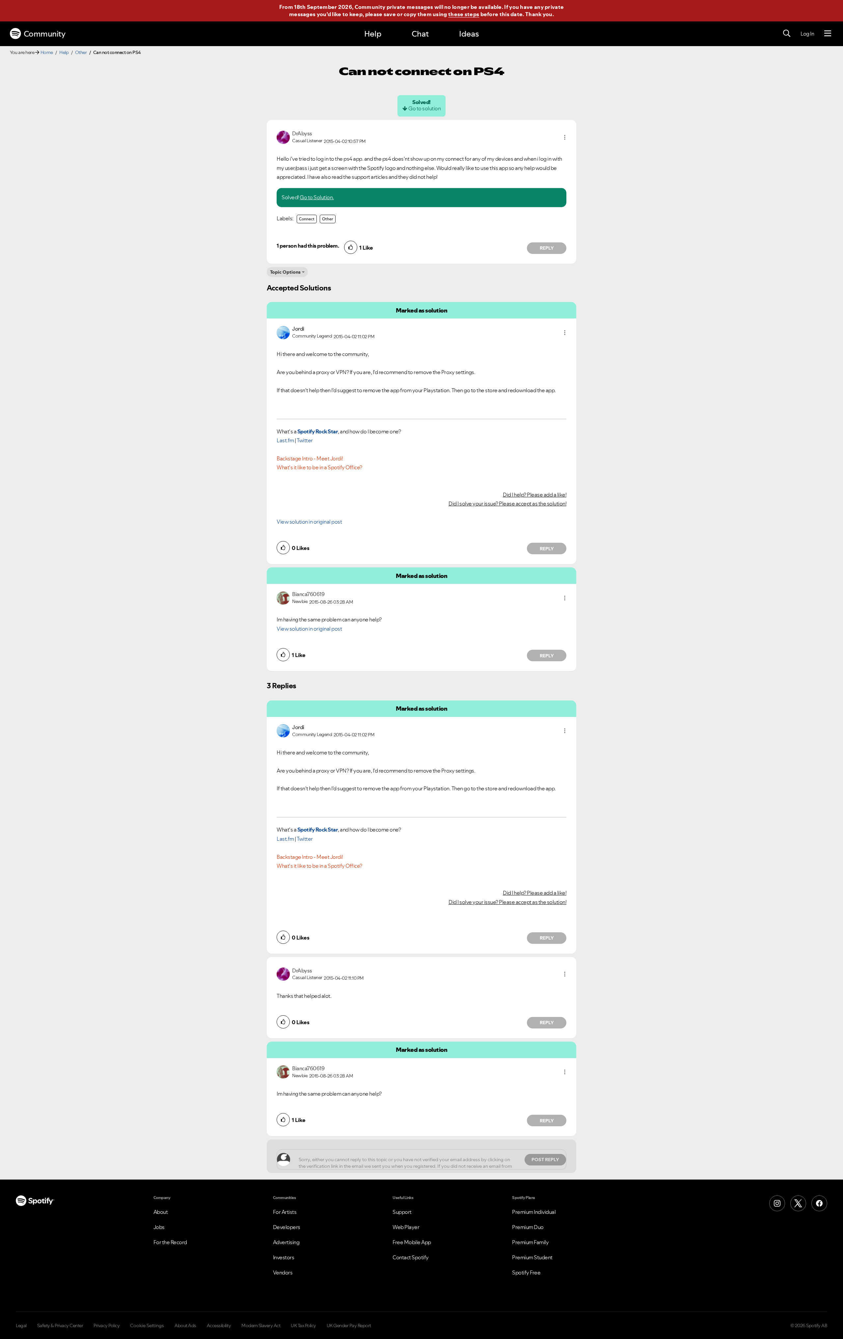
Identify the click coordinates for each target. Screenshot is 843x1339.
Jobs (159, 1227)
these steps (463, 14)
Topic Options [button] (285, 272)
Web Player (406, 1227)
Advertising (286, 1242)
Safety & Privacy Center (60, 1325)
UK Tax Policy (303, 1325)
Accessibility (219, 1325)
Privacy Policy (107, 1325)
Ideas (469, 33)
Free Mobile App (412, 1242)
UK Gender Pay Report (349, 1325)
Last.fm (285, 440)
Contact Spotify (411, 1257)
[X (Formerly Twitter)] (798, 1203)
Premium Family (530, 1242)
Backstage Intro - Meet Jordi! (310, 458)
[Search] (786, 33)
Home (47, 52)
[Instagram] (777, 1203)
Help (372, 33)
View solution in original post (309, 521)
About (160, 1212)
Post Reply (545, 1159)
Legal (21, 1325)
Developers (286, 1227)
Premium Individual (534, 1212)
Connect (306, 219)
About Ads (185, 1325)
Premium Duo (528, 1227)
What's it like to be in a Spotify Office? (319, 467)
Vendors (283, 1272)
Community (45, 33)
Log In (807, 33)
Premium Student (532, 1257)
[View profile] (283, 136)
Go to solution (424, 108)
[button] (565, 137)
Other (81, 52)
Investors (283, 1257)
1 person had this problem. (308, 245)
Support (402, 1212)
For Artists (285, 1212)
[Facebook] (819, 1203)
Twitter (305, 440)
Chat (420, 33)
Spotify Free (526, 1272)
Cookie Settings (147, 1325)
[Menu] (827, 33)
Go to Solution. (317, 197)
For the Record (170, 1242)
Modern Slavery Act (260, 1325)
